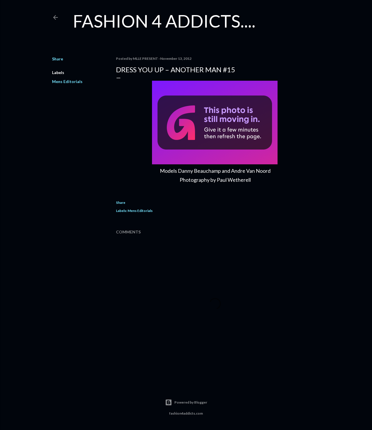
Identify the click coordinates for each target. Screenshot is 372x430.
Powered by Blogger (190, 402)
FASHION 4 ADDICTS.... (164, 20)
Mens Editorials (67, 81)
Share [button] (57, 58)
